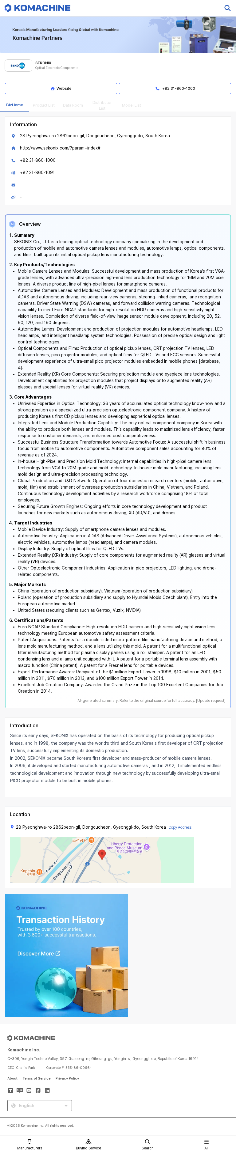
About (12, 1078)
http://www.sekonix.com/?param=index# (60, 148)
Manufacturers (29, 1148)
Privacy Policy (67, 1078)
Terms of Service (36, 1078)
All (206, 1148)
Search (148, 1148)
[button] (219, 1101)
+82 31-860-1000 (38, 160)
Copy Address (179, 827)
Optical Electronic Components (56, 68)
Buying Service (88, 1148)
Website (64, 88)
